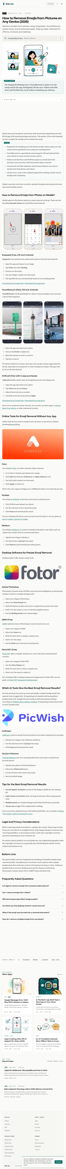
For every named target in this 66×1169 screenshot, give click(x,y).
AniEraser (6, 735)
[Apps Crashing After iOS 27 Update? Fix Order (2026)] (17, 1025)
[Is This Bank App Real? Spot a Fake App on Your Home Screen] (49, 986)
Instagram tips (9, 1146)
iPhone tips (8, 1140)
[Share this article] (60, 38)
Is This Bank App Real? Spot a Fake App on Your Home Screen (48, 1002)
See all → (60, 974)
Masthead (38, 1146)
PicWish (16, 499)
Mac (6, 1127)
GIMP (4, 624)
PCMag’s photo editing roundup (25, 702)
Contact (37, 1149)
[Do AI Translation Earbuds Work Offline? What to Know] (49, 1025)
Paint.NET (6, 654)
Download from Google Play (13, 283)
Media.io (16, 530)
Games (37, 1124)
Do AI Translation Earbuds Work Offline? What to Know (47, 1040)
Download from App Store (35, 283)
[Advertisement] (33, 117)
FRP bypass (8, 1156)
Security (37, 1127)
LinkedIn (45, 960)
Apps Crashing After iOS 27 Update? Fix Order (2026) (15, 1040)
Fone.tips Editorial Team (15, 38)
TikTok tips (8, 1143)
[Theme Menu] (57, 4)
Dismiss (58, 1162)
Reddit (35, 960)
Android (7, 1124)
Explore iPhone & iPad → (55, 1061)
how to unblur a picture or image (15, 519)
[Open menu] (62, 4)
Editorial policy (39, 1143)
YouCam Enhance (9, 758)
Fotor (15, 468)
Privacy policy (19, 1165)
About (36, 1140)
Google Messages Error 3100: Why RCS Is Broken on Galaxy (16, 1001)
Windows (7, 1130)
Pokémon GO (8, 1149)
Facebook (26, 960)
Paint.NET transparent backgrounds (23, 680)
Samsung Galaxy (9, 1153)
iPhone (7, 1121)
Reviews (37, 1130)
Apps (4, 13)
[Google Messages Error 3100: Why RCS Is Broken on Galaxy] (17, 986)
